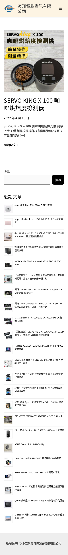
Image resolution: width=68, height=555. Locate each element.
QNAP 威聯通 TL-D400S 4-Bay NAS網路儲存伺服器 (39, 500)
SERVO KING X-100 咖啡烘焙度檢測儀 (32, 104)
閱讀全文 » (11, 145)
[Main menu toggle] (60, 9)
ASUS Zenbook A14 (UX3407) (29, 444)
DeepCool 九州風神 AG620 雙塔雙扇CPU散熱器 (38, 458)
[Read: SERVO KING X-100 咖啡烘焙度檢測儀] (34, 60)
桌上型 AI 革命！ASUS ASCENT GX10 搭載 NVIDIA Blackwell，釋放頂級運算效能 (39, 235)
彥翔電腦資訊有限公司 (34, 8)
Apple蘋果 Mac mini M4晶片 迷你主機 (33, 205)
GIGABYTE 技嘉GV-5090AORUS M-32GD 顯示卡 (38, 416)
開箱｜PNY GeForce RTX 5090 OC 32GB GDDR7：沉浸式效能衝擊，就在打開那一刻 (39, 305)
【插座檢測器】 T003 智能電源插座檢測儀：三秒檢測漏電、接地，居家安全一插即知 (39, 277)
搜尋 (7, 171)
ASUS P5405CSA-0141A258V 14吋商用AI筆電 (37, 472)
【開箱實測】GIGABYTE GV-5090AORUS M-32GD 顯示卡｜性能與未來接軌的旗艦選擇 (39, 334)
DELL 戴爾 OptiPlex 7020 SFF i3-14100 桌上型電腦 (39, 430)
